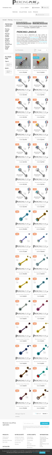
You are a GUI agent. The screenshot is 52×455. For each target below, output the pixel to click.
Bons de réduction (31, 445)
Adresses (29, 444)
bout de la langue (34, 37)
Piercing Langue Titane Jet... (23, 137)
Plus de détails (35, 452)
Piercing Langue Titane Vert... (40, 361)
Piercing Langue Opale (7, 47)
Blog (29, 12)
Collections (23, 12)
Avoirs (28, 442)
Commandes (30, 440)
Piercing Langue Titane (7, 30)
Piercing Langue (9, 25)
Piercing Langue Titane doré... (41, 70)
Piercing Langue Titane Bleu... (23, 227)
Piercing (15, 12)
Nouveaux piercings (7, 440)
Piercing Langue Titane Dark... (23, 160)
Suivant (45, 414)
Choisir (43, 50)
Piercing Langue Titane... (23, 70)
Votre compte (31, 434)
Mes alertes (29, 447)
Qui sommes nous (19, 440)
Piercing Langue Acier (8, 43)
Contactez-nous (7, 7)
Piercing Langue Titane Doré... (23, 272)
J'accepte (42, 452)
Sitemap (17, 444)
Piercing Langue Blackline (7, 40)
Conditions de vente (19, 439)
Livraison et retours (19, 437)
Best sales (5, 442)
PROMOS (35, 12)
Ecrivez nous (18, 442)
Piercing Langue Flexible (7, 35)
